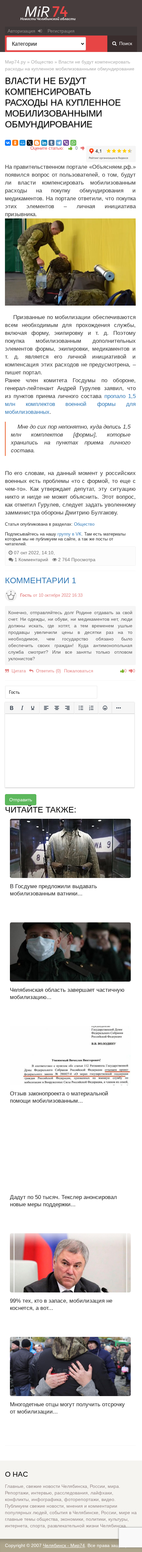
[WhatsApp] (73, 143)
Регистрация (61, 31)
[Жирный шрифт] (11, 708)
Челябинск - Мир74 (64, 1545)
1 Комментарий (31, 559)
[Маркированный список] (81, 708)
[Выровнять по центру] (56, 708)
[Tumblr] (51, 143)
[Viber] (66, 143)
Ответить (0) (47, 670)
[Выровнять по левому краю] (46, 708)
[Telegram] (59, 143)
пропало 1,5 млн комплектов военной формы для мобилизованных (70, 404)
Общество (42, 61)
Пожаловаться (78, 670)
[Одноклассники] (15, 143)
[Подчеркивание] (32, 708)
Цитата (17, 670)
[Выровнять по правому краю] (67, 708)
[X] (30, 143)
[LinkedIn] (44, 143)
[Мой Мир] (22, 143)
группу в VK (69, 534)
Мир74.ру (15, 61)
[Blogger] (37, 143)
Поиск (124, 43)
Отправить (20, 799)
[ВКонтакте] (8, 143)
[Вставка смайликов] (105, 708)
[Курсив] (22, 708)
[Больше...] (118, 708)
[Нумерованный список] (91, 708)
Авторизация (23, 31)
